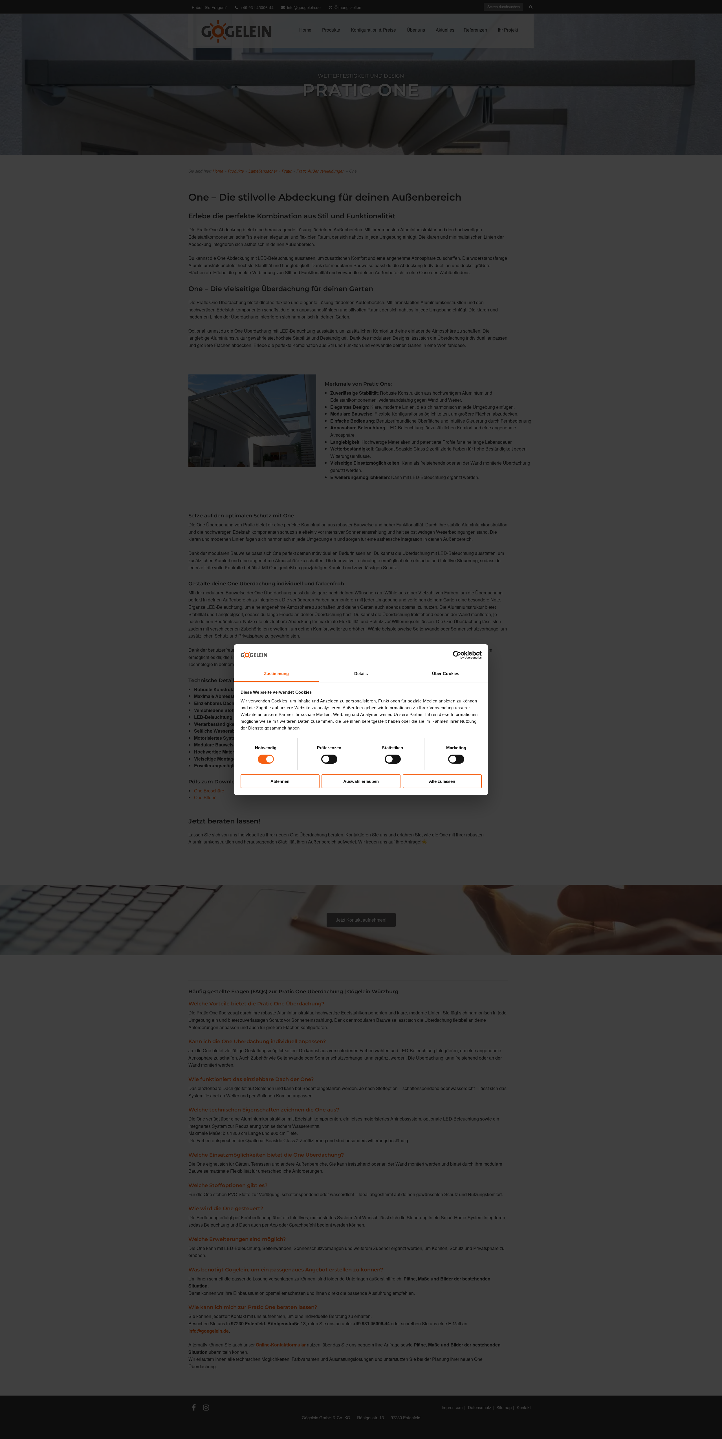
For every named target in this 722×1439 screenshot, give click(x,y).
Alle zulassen (442, 781)
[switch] (329, 759)
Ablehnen (279, 781)
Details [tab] (361, 673)
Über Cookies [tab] (445, 673)
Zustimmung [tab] (276, 673)
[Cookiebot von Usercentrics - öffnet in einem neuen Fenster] (457, 655)
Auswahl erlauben (361, 781)
